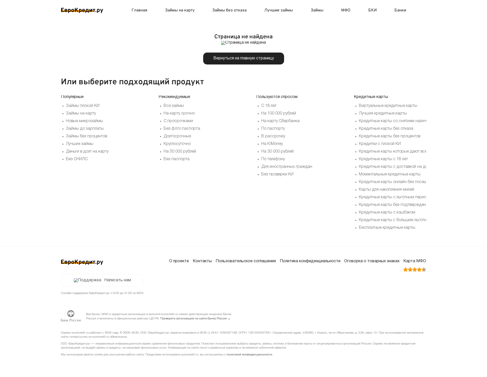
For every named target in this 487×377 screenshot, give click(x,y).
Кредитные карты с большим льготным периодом (405, 220)
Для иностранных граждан (286, 167)
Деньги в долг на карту (87, 151)
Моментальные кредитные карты (390, 174)
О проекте (179, 261)
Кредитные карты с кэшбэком (387, 212)
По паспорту (273, 128)
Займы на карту (180, 10)
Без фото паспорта (182, 128)
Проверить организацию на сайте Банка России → (195, 318)
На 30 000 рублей (277, 151)
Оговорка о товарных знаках (371, 261)
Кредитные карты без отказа (386, 128)
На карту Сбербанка (280, 121)
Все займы (174, 106)
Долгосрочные (177, 136)
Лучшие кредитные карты (383, 113)
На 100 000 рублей (278, 113)
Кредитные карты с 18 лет (383, 159)
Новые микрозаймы (84, 121)
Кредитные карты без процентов (389, 136)
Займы (317, 10)
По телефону (273, 159)
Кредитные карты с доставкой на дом (394, 167)
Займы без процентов (86, 136)
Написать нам (117, 280)
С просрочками (178, 121)
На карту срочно (179, 113)
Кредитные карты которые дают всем (394, 151)
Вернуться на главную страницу (243, 58)
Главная (139, 10)
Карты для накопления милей (386, 189)
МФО (346, 10)
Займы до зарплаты (85, 128)
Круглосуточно (177, 144)
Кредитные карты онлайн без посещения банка (403, 182)
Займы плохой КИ (82, 106)
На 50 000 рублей (180, 151)
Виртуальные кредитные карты (388, 106)
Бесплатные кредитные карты (387, 228)
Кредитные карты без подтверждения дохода (402, 205)
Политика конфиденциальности (310, 261)
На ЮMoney (272, 144)
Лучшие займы (278, 10)
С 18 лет (268, 106)
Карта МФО (414, 261)
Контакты (202, 261)
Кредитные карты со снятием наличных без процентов (410, 121)
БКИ (372, 10)
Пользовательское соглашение (246, 261)
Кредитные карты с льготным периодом (396, 197)
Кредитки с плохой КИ (380, 144)
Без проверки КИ (277, 174)
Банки (400, 10)
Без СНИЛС (77, 159)
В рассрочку (273, 136)
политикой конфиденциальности (249, 354)
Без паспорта (176, 159)
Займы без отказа (229, 10)
